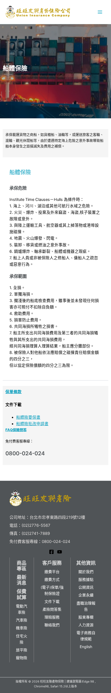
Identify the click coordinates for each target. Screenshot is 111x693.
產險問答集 (52, 609)
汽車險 (21, 620)
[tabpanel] (55, 271)
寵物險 (21, 657)
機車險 (21, 628)
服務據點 (85, 579)
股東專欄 (85, 617)
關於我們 (85, 571)
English (86, 646)
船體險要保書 (28, 417)
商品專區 (21, 566)
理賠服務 (52, 617)
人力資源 (85, 625)
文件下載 (52, 601)
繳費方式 (52, 579)
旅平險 (21, 650)
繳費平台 (52, 571)
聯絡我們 (52, 625)
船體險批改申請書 (32, 423)
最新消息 (21, 580)
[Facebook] (51, 551)
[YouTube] (59, 551)
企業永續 (85, 595)
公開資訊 (85, 587)
